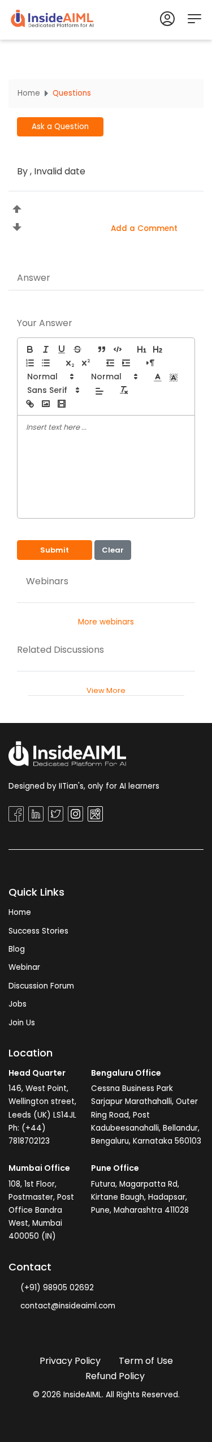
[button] (49, 376)
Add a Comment (144, 228)
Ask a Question (60, 126)
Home (29, 93)
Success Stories (38, 931)
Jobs (17, 1004)
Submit (54, 550)
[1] (142, 349)
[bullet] (46, 363)
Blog (16, 949)
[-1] (110, 363)
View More (106, 690)
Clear (113, 550)
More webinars (106, 622)
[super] (86, 363)
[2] (158, 349)
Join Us (21, 1022)
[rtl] (150, 363)
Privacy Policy (70, 1360)
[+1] (126, 363)
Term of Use (146, 1360)
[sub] (70, 363)
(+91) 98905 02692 (56, 1287)
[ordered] (30, 363)
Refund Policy (115, 1376)
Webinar (24, 967)
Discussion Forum (41, 986)
